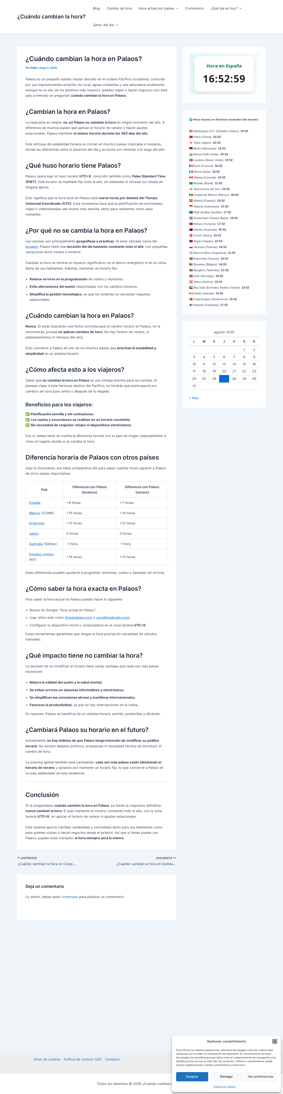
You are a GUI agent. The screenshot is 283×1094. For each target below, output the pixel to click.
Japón (34, 533)
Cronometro (194, 8)
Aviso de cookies (47, 1059)
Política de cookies (224, 1086)
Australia (36, 544)
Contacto (112, 1059)
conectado (69, 897)
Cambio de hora (119, 8)
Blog (96, 8)
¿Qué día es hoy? (224, 8)
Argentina (36, 523)
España (34, 503)
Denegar (226, 1076)
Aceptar (192, 1076)
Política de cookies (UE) (83, 1059)
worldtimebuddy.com (112, 617)
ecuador (31, 246)
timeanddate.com (78, 617)
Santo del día (103, 25)
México (34, 513)
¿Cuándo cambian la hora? (51, 16)
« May (194, 398)
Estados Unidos (41, 554)
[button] (275, 1041)
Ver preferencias (260, 1076)
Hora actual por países (156, 8)
